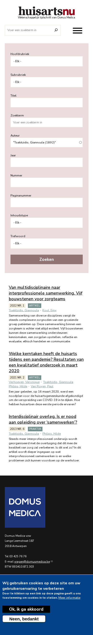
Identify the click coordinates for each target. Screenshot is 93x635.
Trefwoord (17, 236)
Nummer (16, 175)
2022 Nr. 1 (17, 305)
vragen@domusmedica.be (32, 562)
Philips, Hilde (18, 386)
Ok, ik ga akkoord (26, 609)
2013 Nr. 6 (17, 429)
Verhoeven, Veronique (24, 382)
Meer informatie (69, 598)
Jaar (13, 155)
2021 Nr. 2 (17, 377)
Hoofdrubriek (19, 54)
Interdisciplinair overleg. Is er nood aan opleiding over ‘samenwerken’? (43, 419)
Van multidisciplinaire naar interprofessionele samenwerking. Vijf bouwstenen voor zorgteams (45, 293)
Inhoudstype (19, 215)
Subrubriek (18, 75)
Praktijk (35, 429)
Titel (13, 95)
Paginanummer (20, 195)
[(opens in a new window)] (46, 507)
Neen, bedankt (24, 619)
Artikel (34, 305)
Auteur (15, 135)
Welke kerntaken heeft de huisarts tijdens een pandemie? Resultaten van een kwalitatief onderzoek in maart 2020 (46, 362)
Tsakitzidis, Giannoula (24, 310)
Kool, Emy (49, 310)
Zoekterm (17, 115)
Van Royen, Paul (42, 386)
